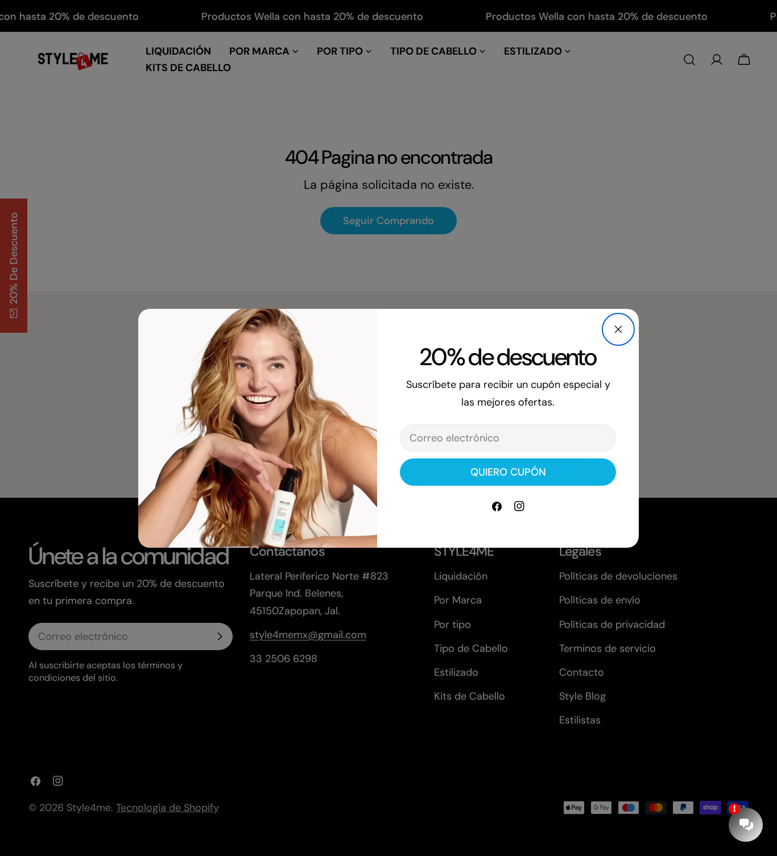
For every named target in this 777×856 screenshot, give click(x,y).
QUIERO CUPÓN (508, 472)
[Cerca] (618, 329)
